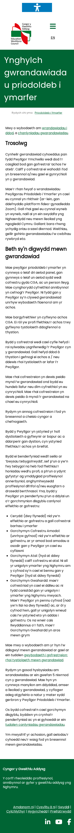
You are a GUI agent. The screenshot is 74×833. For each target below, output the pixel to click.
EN (53, 37)
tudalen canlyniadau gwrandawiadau (35, 724)
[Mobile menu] (53, 27)
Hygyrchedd (37, 811)
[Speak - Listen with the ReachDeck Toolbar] (37, 7)
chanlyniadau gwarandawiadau (43, 133)
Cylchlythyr (15, 811)
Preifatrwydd (60, 811)
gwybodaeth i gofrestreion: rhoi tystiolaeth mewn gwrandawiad (36, 657)
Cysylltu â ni (46, 807)
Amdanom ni (23, 807)
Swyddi (63, 807)
